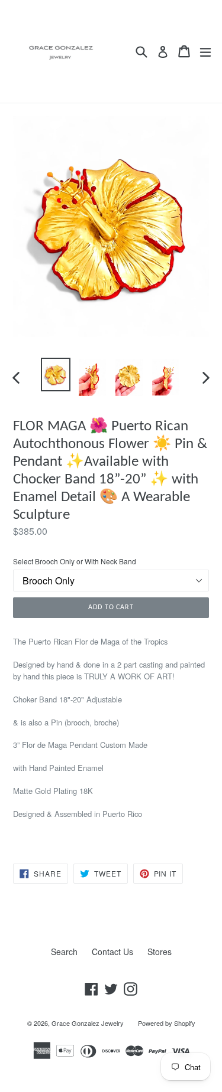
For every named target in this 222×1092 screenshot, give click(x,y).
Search (64, 951)
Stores (159, 951)
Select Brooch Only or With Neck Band (74, 561)
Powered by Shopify (166, 1023)
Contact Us (112, 951)
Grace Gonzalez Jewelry (88, 1023)
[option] (55, 374)
